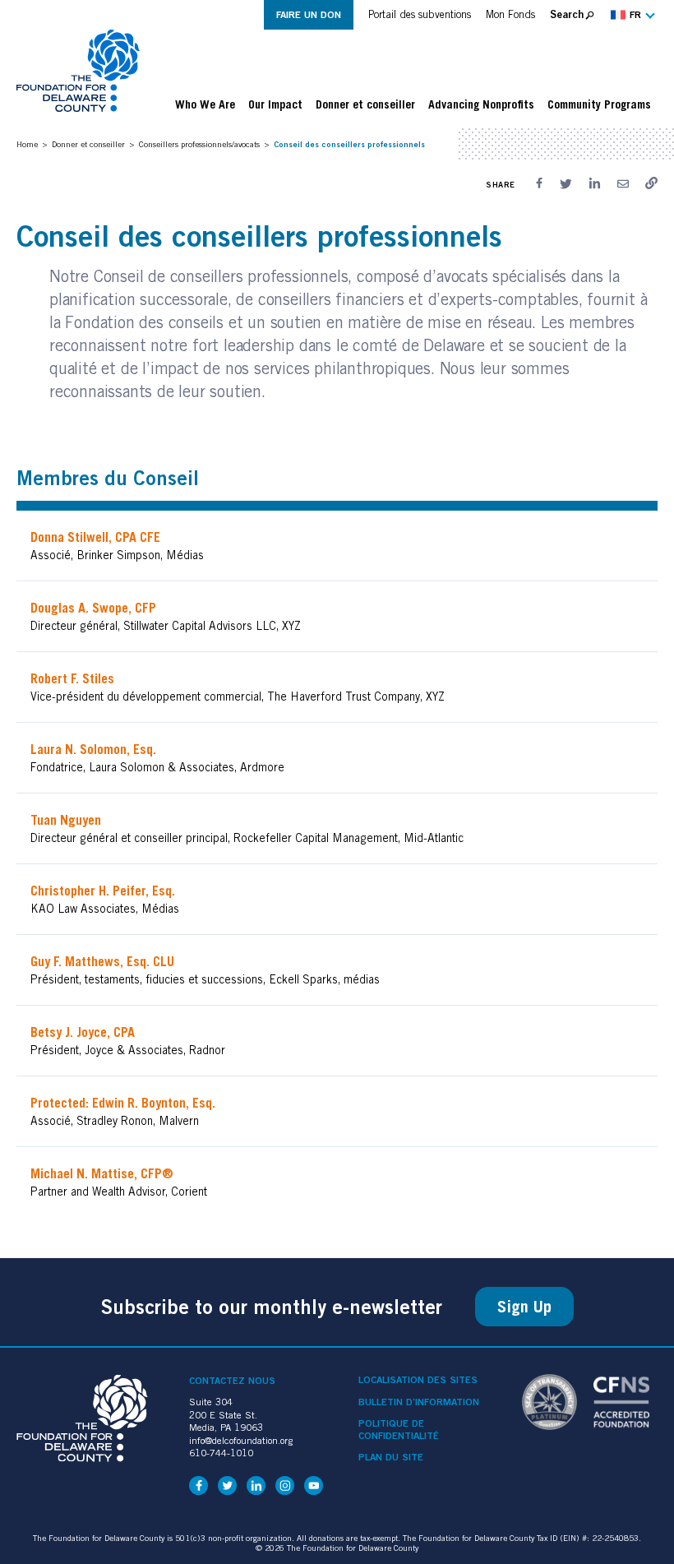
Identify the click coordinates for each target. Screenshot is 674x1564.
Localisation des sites (418, 1380)
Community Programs (599, 104)
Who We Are (205, 104)
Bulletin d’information (418, 1402)
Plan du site (390, 1457)
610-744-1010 (221, 1452)
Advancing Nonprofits (481, 104)
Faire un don (308, 14)
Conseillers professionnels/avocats (199, 144)
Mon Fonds (510, 14)
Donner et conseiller (365, 104)
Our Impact (275, 104)
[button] (631, 15)
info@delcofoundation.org (241, 1440)
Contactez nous (232, 1380)
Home (27, 144)
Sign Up (524, 1306)
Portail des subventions (419, 14)
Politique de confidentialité (398, 1429)
